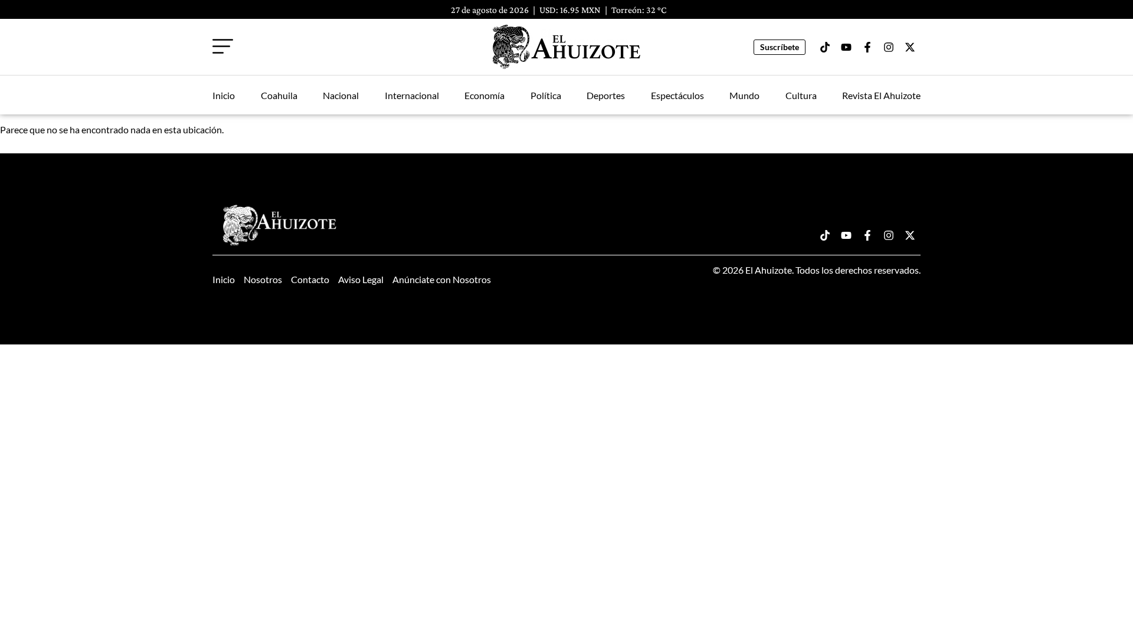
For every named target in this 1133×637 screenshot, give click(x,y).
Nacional (341, 95)
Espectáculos (677, 95)
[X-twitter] (910, 47)
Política (546, 95)
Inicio (223, 95)
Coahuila (279, 95)
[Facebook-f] (867, 47)
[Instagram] (888, 47)
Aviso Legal (361, 279)
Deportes (606, 95)
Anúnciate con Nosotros (441, 279)
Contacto (310, 279)
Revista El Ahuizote (881, 95)
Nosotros (263, 279)
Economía (484, 95)
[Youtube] (846, 47)
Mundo (744, 95)
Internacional (412, 95)
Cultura (801, 95)
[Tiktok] (825, 47)
